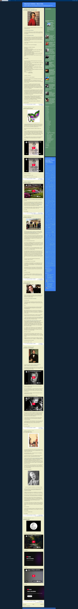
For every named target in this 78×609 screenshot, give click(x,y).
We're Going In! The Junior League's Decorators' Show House (52, 24)
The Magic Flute (49, 259)
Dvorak (52, 188)
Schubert (42, 428)
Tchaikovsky (47, 257)
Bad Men (53, 170)
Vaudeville (51, 262)
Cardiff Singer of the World (48, 178)
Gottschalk (52, 199)
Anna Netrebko (47, 169)
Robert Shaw (51, 246)
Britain (46, 176)
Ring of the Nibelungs (49, 245)
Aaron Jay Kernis (51, 165)
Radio (53, 239)
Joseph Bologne (51, 211)
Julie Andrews (47, 212)
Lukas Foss (50, 217)
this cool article (38, 449)
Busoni (46, 177)
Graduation (46, 200)
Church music (41, 279)
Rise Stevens (53, 245)
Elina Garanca (51, 190)
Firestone (51, 194)
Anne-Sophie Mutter (51, 169)
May (47, 128)
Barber (50, 172)
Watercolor (48, 264)
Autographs (49, 170)
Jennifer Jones (48, 207)
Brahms (46, 175)
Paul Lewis (49, 233)
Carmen (54, 178)
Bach (51, 170)
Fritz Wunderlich (53, 195)
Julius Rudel (50, 212)
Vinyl (48, 263)
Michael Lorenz (49, 225)
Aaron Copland (47, 165)
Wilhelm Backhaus (51, 265)
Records (50, 241)
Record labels (47, 241)
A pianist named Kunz (52, 98)
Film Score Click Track (50, 280)
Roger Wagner (49, 247)
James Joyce (46, 206)
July (47, 126)
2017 (47, 114)
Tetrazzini (46, 258)
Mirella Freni (54, 226)
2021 (47, 110)
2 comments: (41, 178)
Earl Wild (54, 188)
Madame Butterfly (47, 218)
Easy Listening (47, 189)
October (48, 123)
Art (53, 169)
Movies (46, 227)
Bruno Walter (50, 176)
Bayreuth (53, 172)
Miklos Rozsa (51, 226)
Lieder (46, 216)
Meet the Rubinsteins (52, 84)
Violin (50, 263)
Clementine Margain (51, 181)
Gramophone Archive (49, 270)
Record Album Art (53, 240)
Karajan (46, 213)
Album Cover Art (48, 166)
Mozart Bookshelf (53, 227)
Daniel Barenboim (51, 184)
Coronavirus (48, 183)
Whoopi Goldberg (47, 265)
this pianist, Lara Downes (33, 298)
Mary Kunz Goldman (50, 22)
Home (33, 604)
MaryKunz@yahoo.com (48, 159)
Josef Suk (48, 211)
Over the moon (27, 519)
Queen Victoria (47, 239)
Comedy (46, 182)
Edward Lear (46, 190)
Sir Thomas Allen (50, 254)
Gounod (54, 199)
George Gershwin (51, 196)
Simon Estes (48, 253)
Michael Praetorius (53, 225)
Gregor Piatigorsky (50, 201)
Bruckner (48, 176)
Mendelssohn (51, 223)
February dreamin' (27, 182)
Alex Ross (52, 166)
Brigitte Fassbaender (53, 175)
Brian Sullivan (48, 175)
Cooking (51, 182)
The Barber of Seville (50, 258)
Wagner (52, 263)
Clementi (48, 181)
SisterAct (53, 254)
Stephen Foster (47, 256)
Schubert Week (50, 251)
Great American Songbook (51, 200)
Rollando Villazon (53, 247)
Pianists (46, 235)
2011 (47, 143)
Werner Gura (53, 264)
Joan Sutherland (53, 207)
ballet (54, 170)
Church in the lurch (27, 217)
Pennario (46, 234)
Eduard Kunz (50, 189)
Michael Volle (46, 226)
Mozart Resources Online (30, 35)
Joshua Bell (54, 211)
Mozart (49, 227)
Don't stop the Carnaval (28, 108)
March (48, 130)
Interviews (51, 205)
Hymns (49, 205)
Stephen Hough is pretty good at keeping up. (33, 320)
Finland (49, 194)
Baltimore (46, 171)
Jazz (46, 207)
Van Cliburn (48, 262)
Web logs (41, 344)
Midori (49, 226)
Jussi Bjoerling (53, 212)
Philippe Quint (53, 234)
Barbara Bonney (47, 172)
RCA (50, 240)
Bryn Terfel (54, 176)
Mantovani (54, 218)
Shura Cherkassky (50, 252)
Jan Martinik (53, 206)
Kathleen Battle (52, 213)
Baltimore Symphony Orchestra (51, 171)
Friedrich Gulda (49, 195)
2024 (47, 107)
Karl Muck (48, 213)
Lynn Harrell (53, 217)
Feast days (46, 194)
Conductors (49, 182)
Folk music (54, 194)
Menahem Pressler (47, 223)
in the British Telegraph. (36, 364)
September (48, 124)
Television (52, 257)
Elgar (49, 190)
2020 (47, 111)
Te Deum (50, 257)
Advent (53, 165)
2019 (47, 112)
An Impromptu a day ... (28, 431)
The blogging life (27, 283)
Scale (54, 250)
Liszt (48, 216)
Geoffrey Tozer (47, 196)
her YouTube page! (39, 204)
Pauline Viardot (53, 233)
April (47, 129)
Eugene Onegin (47, 193)
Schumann (41, 179)
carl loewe (52, 178)
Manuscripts (46, 219)
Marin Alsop (52, 219)
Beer (54, 172)
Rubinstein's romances (52, 55)
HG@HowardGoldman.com (49, 162)
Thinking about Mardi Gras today (28, 124)
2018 (47, 113)
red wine (52, 241)
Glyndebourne (48, 199)
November (48, 122)
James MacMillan (50, 206)
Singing (51, 253)
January (48, 142)
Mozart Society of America (29, 30)
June (48, 127)
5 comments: (41, 104)
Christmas (51, 180)
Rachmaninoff (50, 239)
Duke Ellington (49, 188)
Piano (50, 235)
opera (53, 231)
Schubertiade (53, 251)
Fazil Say (54, 193)
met (53, 223)
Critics (48, 184)
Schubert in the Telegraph (28, 347)
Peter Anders (49, 234)
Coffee (54, 181)
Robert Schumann (47, 246)
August (48, 125)
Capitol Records (53, 177)
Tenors (54, 257)
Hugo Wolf (46, 205)
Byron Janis (48, 177)
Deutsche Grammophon (49, 269)
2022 (47, 109)
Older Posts (42, 604)
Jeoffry (50, 207)
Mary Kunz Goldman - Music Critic (33, 4)
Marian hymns (49, 219)
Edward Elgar (53, 189)
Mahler (51, 218)
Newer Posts (24, 604)
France (46, 195)
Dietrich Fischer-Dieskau (49, 186)
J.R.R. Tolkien (53, 205)
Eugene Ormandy (51, 193)
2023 (47, 108)
